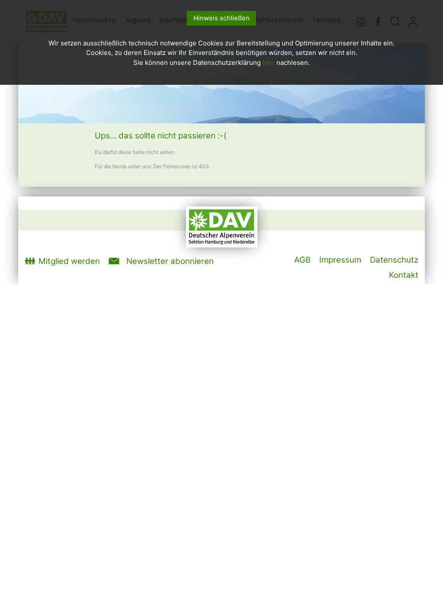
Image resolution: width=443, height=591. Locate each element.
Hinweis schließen (221, 18)
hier (269, 62)
